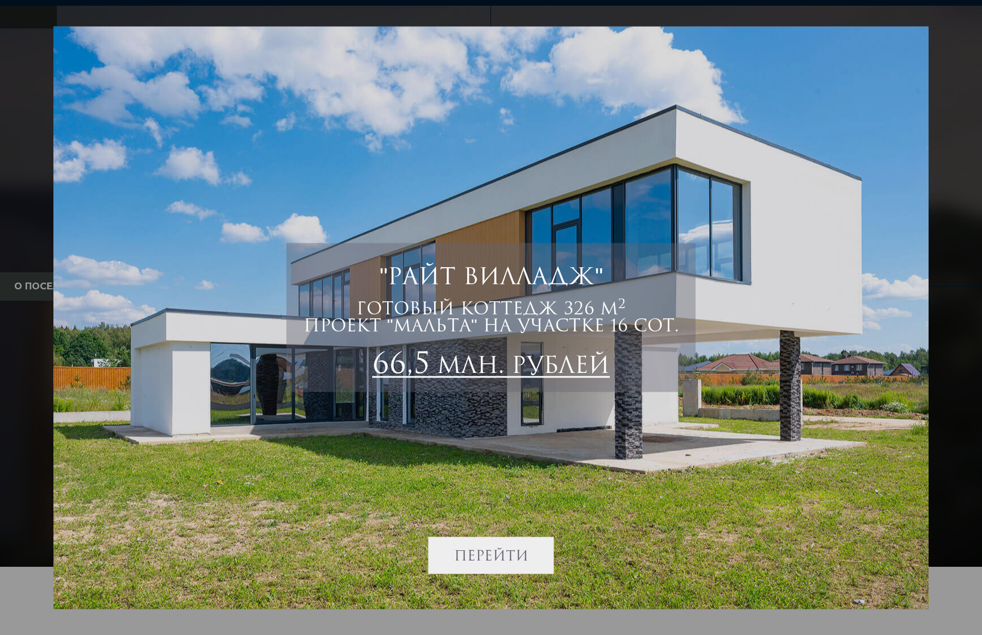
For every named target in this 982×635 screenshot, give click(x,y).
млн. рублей (491, 362)
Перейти (491, 555)
